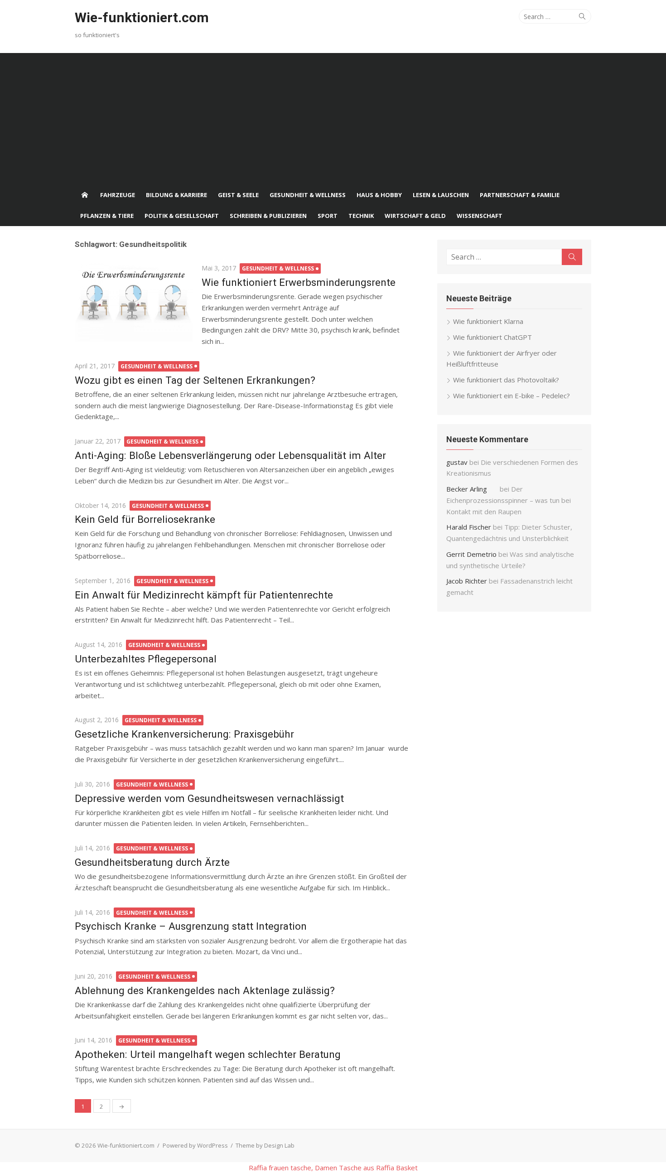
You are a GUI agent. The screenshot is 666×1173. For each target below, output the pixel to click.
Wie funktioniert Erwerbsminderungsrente (299, 282)
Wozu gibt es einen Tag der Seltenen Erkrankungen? (195, 380)
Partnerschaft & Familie (520, 195)
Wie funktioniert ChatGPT (492, 337)
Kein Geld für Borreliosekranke (145, 519)
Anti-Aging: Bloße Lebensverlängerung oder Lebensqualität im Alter (230, 455)
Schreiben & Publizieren (268, 216)
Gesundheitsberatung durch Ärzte (152, 862)
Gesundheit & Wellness (308, 195)
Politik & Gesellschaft (182, 216)
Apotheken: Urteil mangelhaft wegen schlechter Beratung (208, 1054)
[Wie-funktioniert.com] (85, 194)
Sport (328, 216)
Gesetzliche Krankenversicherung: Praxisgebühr (184, 734)
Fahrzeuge (117, 195)
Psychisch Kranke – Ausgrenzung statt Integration (191, 926)
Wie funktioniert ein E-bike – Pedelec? (511, 395)
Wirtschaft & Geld (415, 216)
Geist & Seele (238, 195)
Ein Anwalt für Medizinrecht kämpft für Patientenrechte (204, 595)
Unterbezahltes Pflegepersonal (146, 659)
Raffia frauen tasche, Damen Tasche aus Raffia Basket (333, 1167)
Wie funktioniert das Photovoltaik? (506, 379)
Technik (361, 216)
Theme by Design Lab (265, 1145)
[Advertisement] (333, 116)
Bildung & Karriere (176, 195)
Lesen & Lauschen (441, 195)
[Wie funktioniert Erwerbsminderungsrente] (134, 302)
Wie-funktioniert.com (142, 17)
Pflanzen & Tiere (107, 216)
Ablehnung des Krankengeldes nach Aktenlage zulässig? (205, 990)
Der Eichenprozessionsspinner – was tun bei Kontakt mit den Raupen (508, 500)
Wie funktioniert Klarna (488, 321)
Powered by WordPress (195, 1145)
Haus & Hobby (379, 195)
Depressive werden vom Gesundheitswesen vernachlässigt (209, 798)
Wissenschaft (479, 216)
